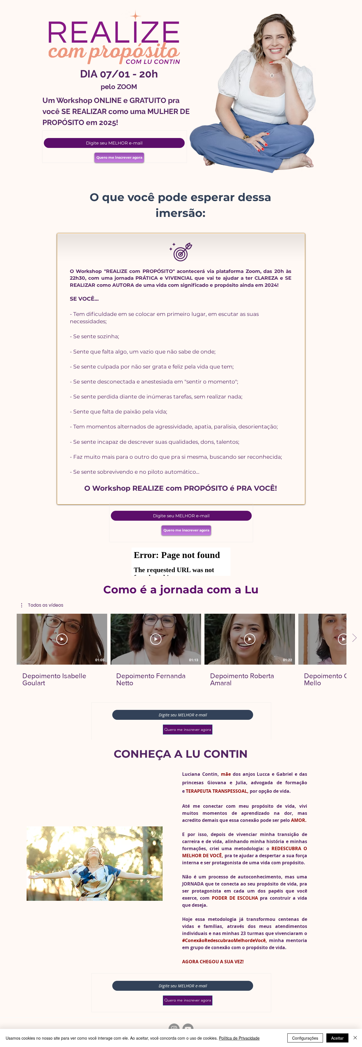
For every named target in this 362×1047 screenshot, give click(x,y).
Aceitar (337, 1038)
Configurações (305, 1038)
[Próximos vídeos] (354, 638)
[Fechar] (355, 1037)
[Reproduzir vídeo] (62, 639)
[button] (42, 605)
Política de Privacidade (239, 1038)
